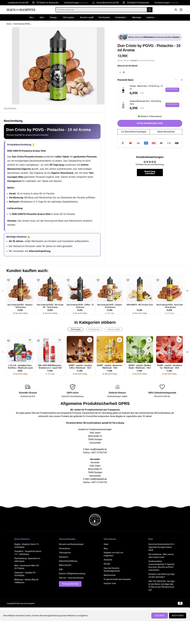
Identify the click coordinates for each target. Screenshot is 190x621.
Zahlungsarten (65, 553)
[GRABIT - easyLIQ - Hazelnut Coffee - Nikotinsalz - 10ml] (80, 349)
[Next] (181, 80)
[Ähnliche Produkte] (30, 340)
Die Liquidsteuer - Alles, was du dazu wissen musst (161, 555)
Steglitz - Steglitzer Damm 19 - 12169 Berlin (26, 545)
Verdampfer (120, 17)
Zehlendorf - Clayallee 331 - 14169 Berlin (25, 574)
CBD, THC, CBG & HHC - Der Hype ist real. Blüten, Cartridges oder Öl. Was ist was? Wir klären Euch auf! (162, 585)
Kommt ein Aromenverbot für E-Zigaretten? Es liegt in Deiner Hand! (162, 547)
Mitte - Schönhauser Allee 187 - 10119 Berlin (27, 566)
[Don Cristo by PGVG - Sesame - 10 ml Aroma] (20, 288)
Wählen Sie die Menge (127, 66)
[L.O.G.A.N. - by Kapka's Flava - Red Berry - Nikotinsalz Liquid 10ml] (20, 349)
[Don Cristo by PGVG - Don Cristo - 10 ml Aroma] (169, 288)
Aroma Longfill (114, 329)
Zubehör (150, 17)
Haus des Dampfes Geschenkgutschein (112, 569)
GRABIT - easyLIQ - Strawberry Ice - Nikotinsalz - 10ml (169, 366)
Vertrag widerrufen (70, 584)
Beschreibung (10, 108)
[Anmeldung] (175, 9)
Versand (134, 60)
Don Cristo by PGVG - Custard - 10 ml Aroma (110, 306)
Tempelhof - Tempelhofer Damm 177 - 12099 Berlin (27, 552)
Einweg (53, 17)
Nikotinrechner (110, 575)
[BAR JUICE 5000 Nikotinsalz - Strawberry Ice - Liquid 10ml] (50, 349)
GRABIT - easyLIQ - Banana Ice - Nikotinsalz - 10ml (110, 366)
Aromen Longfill (86, 17)
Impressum (63, 557)
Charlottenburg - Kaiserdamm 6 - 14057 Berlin (27, 559)
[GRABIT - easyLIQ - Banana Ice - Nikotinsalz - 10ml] (109, 349)
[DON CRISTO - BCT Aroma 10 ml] (139, 288)
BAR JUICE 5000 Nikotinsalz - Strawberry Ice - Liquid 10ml (50, 366)
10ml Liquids (68, 17)
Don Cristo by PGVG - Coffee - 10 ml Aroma (80, 306)
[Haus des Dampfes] (21, 10)
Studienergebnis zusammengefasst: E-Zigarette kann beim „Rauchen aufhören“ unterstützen (161, 565)
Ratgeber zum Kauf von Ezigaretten (113, 554)
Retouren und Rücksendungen (71, 544)
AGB (61, 569)
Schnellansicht (172, 89)
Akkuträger (136, 17)
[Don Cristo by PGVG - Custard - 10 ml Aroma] (109, 288)
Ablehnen (159, 616)
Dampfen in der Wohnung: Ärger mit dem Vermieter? (162, 575)
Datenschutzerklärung (68, 561)
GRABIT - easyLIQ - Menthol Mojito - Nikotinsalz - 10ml (139, 366)
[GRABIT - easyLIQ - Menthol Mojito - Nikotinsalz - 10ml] (139, 349)
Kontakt (107, 564)
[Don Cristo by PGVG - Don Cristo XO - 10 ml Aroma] (50, 288)
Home (8, 24)
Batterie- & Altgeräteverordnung (72, 573)
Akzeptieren (177, 616)
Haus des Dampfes (27, 603)
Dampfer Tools (110, 583)
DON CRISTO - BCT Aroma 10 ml (140, 305)
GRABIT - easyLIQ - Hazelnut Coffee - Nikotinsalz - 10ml (80, 366)
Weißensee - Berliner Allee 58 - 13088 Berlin (26, 581)
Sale (42, 17)
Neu (31, 17)
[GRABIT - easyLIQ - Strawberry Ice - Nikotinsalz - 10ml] (169, 349)
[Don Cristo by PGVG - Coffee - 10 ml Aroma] (80, 288)
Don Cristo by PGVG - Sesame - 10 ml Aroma (20, 306)
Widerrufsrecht (65, 565)
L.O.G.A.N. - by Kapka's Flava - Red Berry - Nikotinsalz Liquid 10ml (20, 366)
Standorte (108, 560)
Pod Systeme (104, 17)
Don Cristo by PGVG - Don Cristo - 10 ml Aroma (169, 306)
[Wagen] (181, 9)
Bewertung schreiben (150, 172)
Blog (105, 548)
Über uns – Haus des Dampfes (71, 578)
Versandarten (64, 548)
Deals (106, 544)
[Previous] (176, 80)
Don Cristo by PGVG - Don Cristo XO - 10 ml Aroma (50, 306)
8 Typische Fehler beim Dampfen (117, 579)
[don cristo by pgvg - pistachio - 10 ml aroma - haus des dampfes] (58, 66)
